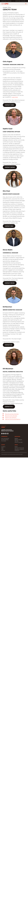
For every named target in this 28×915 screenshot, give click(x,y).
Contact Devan (9, 283)
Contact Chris (9, 105)
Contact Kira (9, 226)
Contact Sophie (10, 167)
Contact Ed (8, 345)
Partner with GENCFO (10, 417)
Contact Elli (9, 406)
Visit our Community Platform (12, 419)
